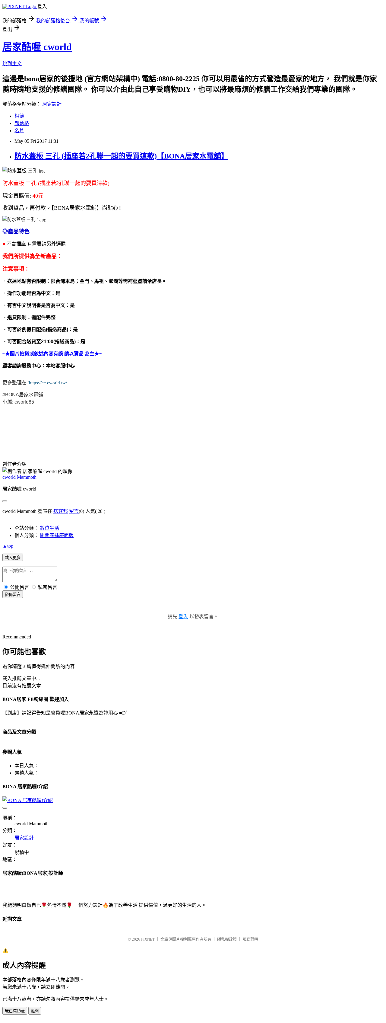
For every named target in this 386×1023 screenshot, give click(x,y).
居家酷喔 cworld (37, 46)
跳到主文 (12, 63)
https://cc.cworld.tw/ (48, 382)
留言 (74, 511)
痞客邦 (60, 511)
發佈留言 (13, 594)
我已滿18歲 (15, 1011)
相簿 (19, 116)
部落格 (21, 123)
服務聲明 (250, 939)
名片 (19, 130)
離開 (35, 1011)
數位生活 (49, 528)
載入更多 (13, 557)
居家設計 (52, 104)
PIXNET (148, 939)
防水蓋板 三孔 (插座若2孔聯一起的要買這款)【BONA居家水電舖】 (121, 156)
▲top (7, 545)
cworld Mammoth (19, 477)
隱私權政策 (227, 939)
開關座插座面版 (57, 535)
